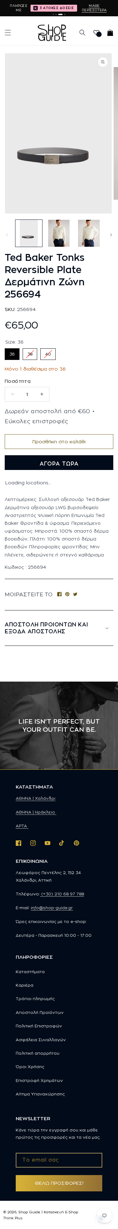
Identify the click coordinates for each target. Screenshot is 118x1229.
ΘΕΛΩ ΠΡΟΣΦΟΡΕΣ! (59, 1183)
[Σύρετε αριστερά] (7, 235)
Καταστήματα (30, 971)
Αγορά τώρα (59, 464)
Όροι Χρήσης (30, 1066)
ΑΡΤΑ (22, 826)
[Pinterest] (67, 594)
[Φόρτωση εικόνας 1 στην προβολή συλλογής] (28, 233)
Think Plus (12, 1218)
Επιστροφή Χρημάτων (39, 1080)
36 (12, 352)
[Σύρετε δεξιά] (111, 235)
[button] (8, 33)
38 (30, 352)
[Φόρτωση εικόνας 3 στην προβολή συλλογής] (89, 233)
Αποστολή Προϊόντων (40, 1012)
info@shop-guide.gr (52, 907)
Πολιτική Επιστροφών (39, 1026)
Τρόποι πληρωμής (35, 998)
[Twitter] (75, 594)
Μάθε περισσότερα (94, 8)
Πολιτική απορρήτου (37, 1053)
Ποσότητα (18, 381)
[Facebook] (59, 594)
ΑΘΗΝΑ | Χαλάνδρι (35, 798)
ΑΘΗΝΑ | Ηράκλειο (36, 812)
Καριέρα (24, 985)
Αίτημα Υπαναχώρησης (40, 1094)
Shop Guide (29, 1212)
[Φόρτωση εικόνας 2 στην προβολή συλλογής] (58, 233)
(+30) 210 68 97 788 (62, 894)
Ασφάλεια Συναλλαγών (41, 1039)
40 (48, 352)
